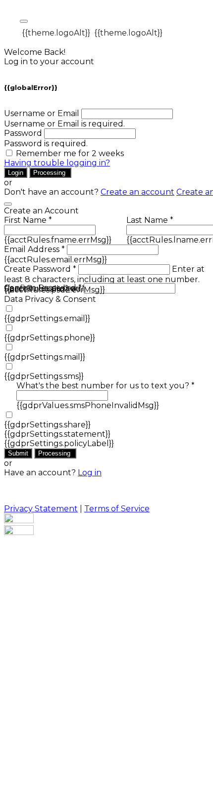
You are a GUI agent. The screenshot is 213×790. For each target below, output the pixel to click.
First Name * (28, 220)
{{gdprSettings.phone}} (49, 337)
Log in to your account (49, 61)
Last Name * (149, 220)
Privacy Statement (41, 508)
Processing (50, 172)
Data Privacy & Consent (50, 299)
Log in (90, 472)
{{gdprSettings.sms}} (44, 376)
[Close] (8, 204)
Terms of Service (117, 508)
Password (23, 133)
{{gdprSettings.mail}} (44, 357)
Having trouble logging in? (57, 162)
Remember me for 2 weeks (70, 153)
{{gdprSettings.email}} (47, 318)
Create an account (137, 192)
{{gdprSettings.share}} (47, 424)
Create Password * (40, 269)
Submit (18, 453)
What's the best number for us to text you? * (105, 385)
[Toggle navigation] (24, 21)
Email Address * (34, 249)
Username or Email (41, 113)
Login (15, 172)
